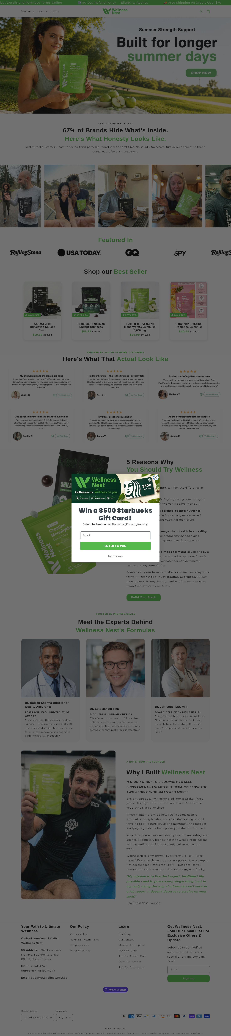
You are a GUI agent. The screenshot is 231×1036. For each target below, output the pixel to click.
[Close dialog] (155, 477)
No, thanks (115, 556)
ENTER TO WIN (115, 546)
